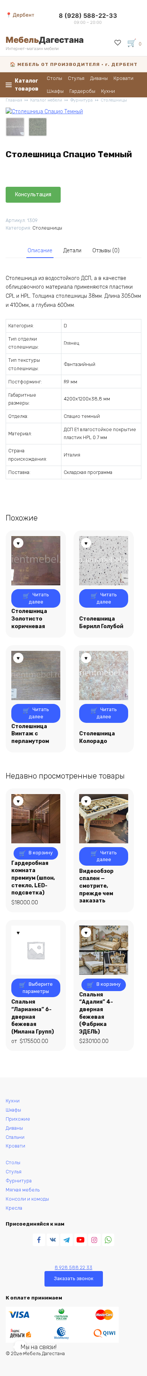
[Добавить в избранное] (70, 194)
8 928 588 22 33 (73, 1267)
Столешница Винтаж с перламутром (30, 733)
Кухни (108, 91)
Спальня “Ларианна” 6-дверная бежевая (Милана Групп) (32, 1017)
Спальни (15, 1137)
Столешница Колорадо (97, 737)
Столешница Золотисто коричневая (29, 618)
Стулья (76, 78)
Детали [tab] (72, 250)
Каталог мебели (46, 100)
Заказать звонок (73, 1278)
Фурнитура (81, 100)
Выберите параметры (38, 987)
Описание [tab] (40, 250)
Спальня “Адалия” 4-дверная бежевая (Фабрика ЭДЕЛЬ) (96, 1013)
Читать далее (39, 598)
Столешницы (114, 100)
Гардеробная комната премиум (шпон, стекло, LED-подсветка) (33, 878)
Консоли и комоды (27, 1199)
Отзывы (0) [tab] (105, 250)
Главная (14, 100)
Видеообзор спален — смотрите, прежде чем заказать (96, 886)
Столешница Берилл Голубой (101, 623)
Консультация (33, 194)
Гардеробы (82, 91)
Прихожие (18, 1119)
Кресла (14, 1208)
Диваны (99, 78)
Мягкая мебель (23, 1190)
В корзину (41, 852)
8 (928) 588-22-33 (88, 15)
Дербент (23, 15)
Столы (54, 78)
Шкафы (55, 91)
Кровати (123, 78)
